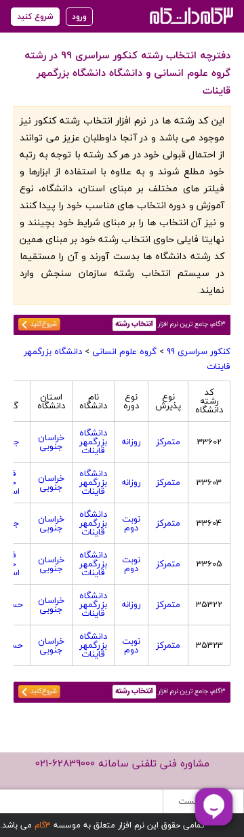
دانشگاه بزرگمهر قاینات (93, 441)
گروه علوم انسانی (124, 351)
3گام (43, 825)
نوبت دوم (131, 523)
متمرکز (168, 441)
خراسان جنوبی (51, 442)
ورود (79, 16)
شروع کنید (35, 16)
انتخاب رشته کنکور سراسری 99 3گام (190, 15)
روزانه (131, 441)
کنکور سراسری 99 (198, 351)
